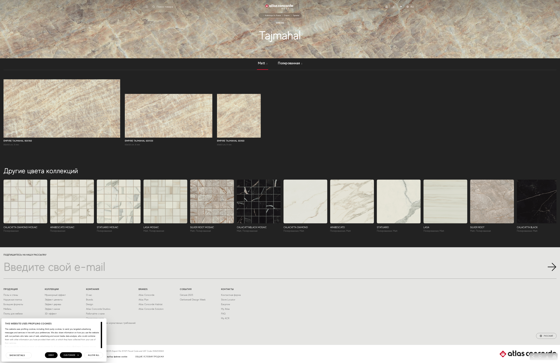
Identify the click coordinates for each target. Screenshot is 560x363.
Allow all (93, 355)
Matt (262, 63)
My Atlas (225, 309)
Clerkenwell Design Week (193, 299)
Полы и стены (11, 295)
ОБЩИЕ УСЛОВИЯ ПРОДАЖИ (149, 356)
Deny (51, 355)
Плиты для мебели (13, 313)
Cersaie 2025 (186, 295)
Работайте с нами (95, 313)
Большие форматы (13, 304)
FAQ (223, 313)
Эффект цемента (53, 299)
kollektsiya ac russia (273, 15)
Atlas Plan (144, 299)
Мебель (7, 309)
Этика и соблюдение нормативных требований (111, 323)
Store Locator (228, 299)
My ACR (225, 318)
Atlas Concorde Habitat (151, 304)
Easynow (225, 304)
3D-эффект (51, 313)
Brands (89, 299)
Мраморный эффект (55, 295)
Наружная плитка (13, 299)
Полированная (290, 63)
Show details (17, 355)
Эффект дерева (53, 304)
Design (89, 304)
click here (76, 346)
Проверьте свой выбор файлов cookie (109, 356)
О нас (89, 295)
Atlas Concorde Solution (151, 309)
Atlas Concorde (146, 295)
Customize (69, 355)
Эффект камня (52, 309)
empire (286, 15)
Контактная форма (231, 295)
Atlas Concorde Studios (98, 309)
